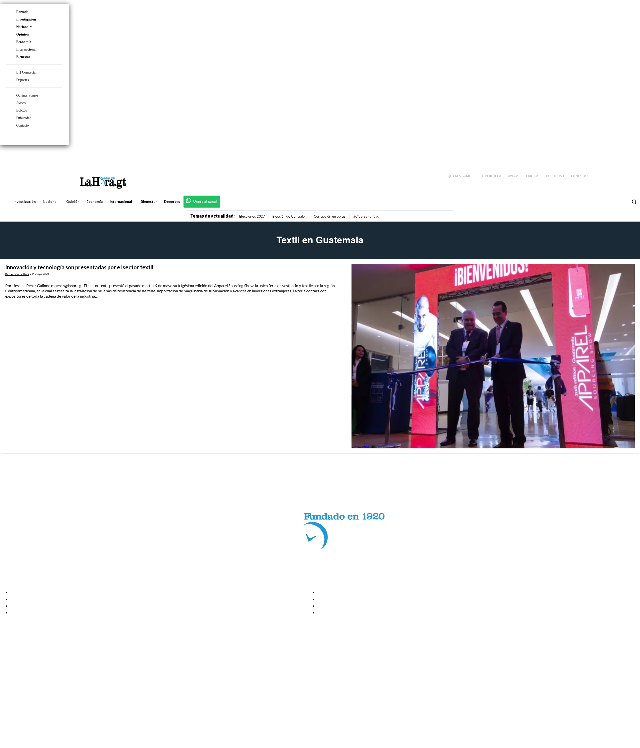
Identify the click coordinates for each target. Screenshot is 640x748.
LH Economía (363, 446)
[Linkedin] (612, 155)
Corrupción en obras (330, 216)
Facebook (23, 665)
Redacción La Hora (17, 274)
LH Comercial (26, 72)
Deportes (22, 80)
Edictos (21, 110)
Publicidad (23, 118)
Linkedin (22, 677)
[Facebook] (595, 155)
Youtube (22, 690)
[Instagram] (604, 155)
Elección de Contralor (289, 216)
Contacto (22, 125)
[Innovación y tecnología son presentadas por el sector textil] (493, 356)
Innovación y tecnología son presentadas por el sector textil (79, 267)
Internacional (26, 49)
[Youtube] (630, 155)
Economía (23, 42)
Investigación (26, 19)
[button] (634, 202)
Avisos (21, 103)
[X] (8, 684)
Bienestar (23, 57)
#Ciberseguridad (366, 216)
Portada (22, 12)
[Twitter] (621, 155)
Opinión (22, 34)
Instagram (23, 671)
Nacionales (24, 27)
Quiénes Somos (27, 95)
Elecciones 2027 (252, 216)
